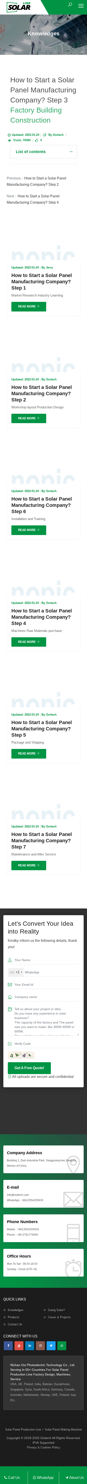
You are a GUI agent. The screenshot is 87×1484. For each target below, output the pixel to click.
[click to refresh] (21, 1055)
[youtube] (18, 1345)
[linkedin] (29, 1345)
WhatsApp (45, 1478)
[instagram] (40, 1345)
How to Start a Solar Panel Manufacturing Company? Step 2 (41, 393)
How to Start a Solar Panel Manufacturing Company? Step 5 (41, 729)
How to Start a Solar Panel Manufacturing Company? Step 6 (41, 505)
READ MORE (27, 306)
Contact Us (15, 1324)
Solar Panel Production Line (23, 1429)
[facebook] (8, 1345)
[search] (70, 4)
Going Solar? (56, 1310)
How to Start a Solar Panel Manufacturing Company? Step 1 (41, 282)
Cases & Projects (59, 1317)
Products (13, 1317)
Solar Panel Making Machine (63, 1429)
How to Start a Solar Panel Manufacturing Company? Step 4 (41, 617)
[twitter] (51, 1345)
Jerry (49, 267)
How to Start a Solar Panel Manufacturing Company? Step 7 (41, 841)
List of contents (31, 151)
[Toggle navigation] (81, 6)
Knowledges (15, 1310)
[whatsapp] (61, 1345)
